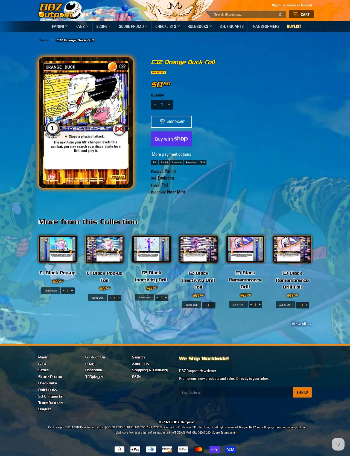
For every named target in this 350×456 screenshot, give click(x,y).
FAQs (136, 377)
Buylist (294, 26)
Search (138, 357)
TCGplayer (94, 377)
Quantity (157, 95)
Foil (154, 162)
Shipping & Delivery (150, 370)
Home (43, 40)
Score (102, 26)
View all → (301, 323)
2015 (202, 162)
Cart (305, 14)
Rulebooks (198, 26)
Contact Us (95, 357)
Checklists (166, 26)
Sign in (276, 5)
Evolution (191, 162)
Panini (58, 26)
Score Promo (132, 26)
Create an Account (299, 5)
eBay (89, 364)
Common (177, 162)
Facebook (93, 370)
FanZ (80, 26)
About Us (140, 364)
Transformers (265, 26)
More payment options (171, 154)
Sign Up (302, 392)
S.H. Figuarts (232, 26)
